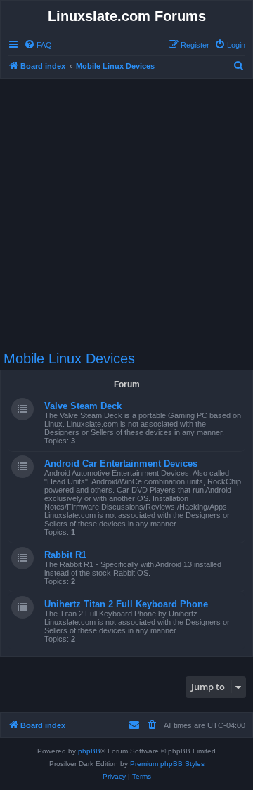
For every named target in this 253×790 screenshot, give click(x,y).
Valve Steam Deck (83, 406)
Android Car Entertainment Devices (120, 463)
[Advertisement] (126, 208)
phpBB (89, 751)
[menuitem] (38, 45)
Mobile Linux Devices (69, 358)
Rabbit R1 (65, 555)
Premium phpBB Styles (167, 764)
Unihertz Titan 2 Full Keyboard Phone (126, 604)
